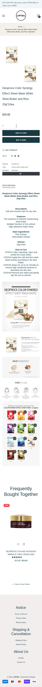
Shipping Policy (21, 640)
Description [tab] (8, 186)
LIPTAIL (21, 658)
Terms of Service (21, 614)
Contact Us (21, 662)
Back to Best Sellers (22, 584)
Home (20, 27)
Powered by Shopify (27, 677)
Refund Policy (21, 644)
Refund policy (21, 622)
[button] (17, 557)
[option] (21, 536)
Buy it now (21, 140)
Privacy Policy (21, 618)
